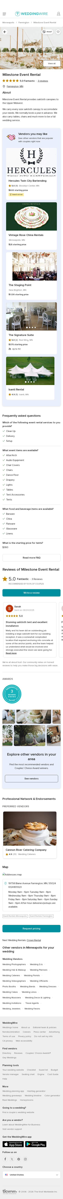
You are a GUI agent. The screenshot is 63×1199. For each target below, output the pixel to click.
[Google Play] (35, 1146)
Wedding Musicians (11, 997)
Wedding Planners (38, 970)
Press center (40, 1032)
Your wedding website (13, 1070)
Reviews (18, 1053)
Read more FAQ (31, 557)
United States (17, 1174)
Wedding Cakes (10, 992)
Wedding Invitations (11, 1003)
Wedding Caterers (11, 975)
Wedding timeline (33, 1095)
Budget (54, 1070)
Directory (6, 1053)
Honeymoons (26, 1100)
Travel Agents (32, 1003)
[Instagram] (25, 1159)
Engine (41, 1074)
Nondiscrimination (11, 1032)
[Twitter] (12, 1159)
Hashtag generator (36, 1091)
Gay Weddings (9, 1057)
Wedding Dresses (47, 986)
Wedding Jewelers (11, 1008)
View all (52, 63)
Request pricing (31, 928)
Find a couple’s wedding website (18, 1112)
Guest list (43, 1070)
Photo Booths (9, 986)
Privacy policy (24, 1036)
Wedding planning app (13, 1091)
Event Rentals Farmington (41, 916)
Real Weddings (9, 1100)
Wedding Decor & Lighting (37, 997)
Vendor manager (10, 1074)
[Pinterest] (18, 1159)
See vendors (31, 778)
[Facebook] (5, 1159)
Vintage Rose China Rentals (26, 235)
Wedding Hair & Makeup (14, 970)
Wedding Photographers (14, 964)
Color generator (52, 1095)
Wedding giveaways (12, 1095)
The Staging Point (20, 285)
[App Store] (13, 1146)
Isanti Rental (16, 389)
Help (4, 1078)
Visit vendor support (12, 1129)
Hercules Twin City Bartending (27, 180)
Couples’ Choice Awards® (38, 1053)
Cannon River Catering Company (26, 850)
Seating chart (28, 1074)
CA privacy (7, 1040)
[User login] (58, 14)
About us (25, 1027)
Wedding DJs (36, 964)
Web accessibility (24, 1040)
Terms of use (8, 1036)
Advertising (54, 1032)
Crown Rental (34, 940)
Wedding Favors (32, 1008)
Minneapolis (8, 22)
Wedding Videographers (14, 981)
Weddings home (10, 1027)
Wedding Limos (29, 992)
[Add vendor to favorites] (58, 31)
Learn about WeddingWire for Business (21, 1124)
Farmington (24, 22)
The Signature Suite (21, 335)
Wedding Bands (27, 986)
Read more (11, 653)
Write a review (32, 592)
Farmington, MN (15, 86)
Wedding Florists (32, 975)
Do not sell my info (43, 1036)
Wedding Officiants (39, 981)
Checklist (31, 1070)
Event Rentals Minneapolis (15, 916)
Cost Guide (52, 1074)
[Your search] (4, 31)
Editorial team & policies (44, 1027)
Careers (27, 1032)
